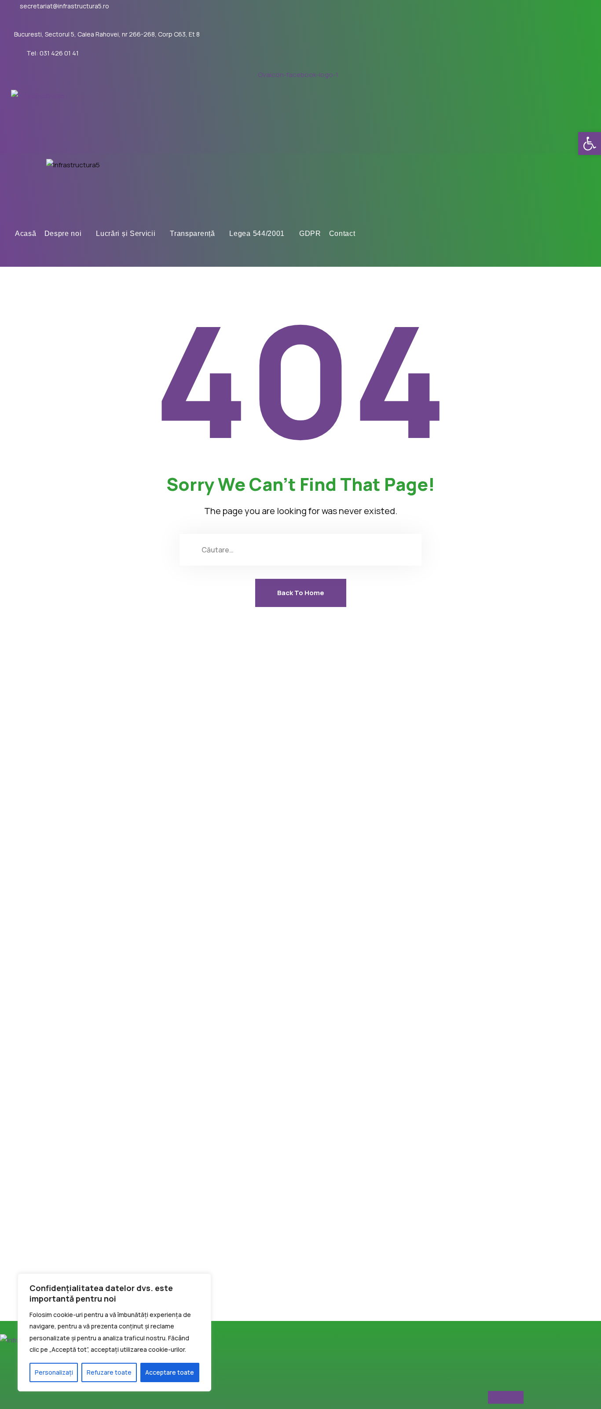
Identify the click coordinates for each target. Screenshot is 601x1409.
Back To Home (300, 592)
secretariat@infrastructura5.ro (64, 6)
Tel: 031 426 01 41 (52, 53)
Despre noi (63, 233)
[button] (589, 143)
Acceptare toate (169, 1372)
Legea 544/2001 (257, 233)
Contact (342, 233)
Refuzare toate (109, 1372)
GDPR (310, 233)
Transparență (192, 233)
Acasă (26, 233)
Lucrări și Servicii (125, 233)
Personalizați (54, 1372)
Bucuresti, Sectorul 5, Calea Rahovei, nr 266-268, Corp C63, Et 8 (107, 34)
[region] (114, 1332)
